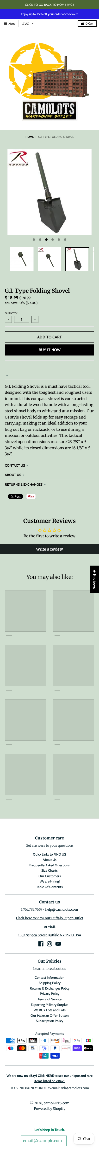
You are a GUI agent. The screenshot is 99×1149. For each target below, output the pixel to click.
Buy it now (50, 350)
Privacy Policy (49, 993)
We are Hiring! (50, 881)
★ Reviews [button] (94, 579)
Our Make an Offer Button (50, 1015)
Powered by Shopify (49, 1108)
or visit (49, 926)
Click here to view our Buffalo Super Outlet (49, 918)
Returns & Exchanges (24, 484)
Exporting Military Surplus (49, 1005)
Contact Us (15, 465)
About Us (13, 475)
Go (73, 1141)
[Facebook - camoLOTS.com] (41, 944)
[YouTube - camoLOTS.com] (58, 944)
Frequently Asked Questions (49, 865)
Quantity (11, 313)
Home (29, 137)
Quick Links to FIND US (49, 854)
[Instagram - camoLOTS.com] (49, 944)
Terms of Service (50, 999)
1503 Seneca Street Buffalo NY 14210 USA (49, 935)
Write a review (49, 549)
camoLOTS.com (56, 1103)
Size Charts (49, 870)
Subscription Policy (49, 1021)
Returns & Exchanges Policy (49, 988)
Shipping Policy (50, 983)
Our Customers (49, 876)
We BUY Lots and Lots (50, 1010)
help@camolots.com (61, 909)
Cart (89, 23)
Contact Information (49, 977)
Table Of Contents (49, 887)
